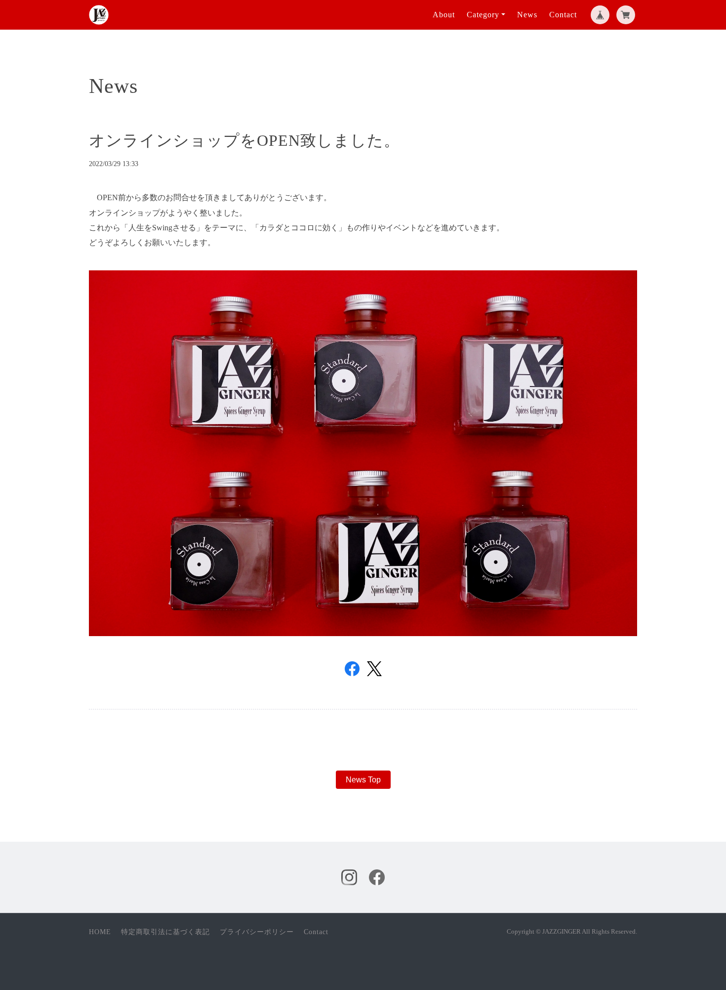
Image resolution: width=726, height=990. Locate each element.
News (527, 14)
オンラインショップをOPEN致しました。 (244, 140)
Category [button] (483, 14)
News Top (363, 779)
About (444, 14)
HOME (100, 932)
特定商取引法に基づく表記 (165, 932)
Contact (563, 14)
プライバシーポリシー (257, 932)
